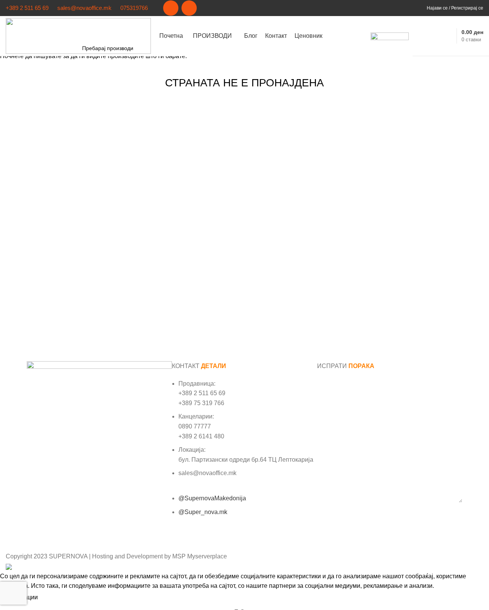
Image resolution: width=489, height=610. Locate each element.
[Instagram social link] (189, 8)
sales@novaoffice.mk (84, 8)
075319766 (134, 8)
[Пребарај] (419, 36)
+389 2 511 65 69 (27, 8)
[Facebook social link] (170, 8)
